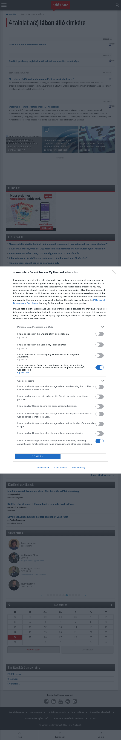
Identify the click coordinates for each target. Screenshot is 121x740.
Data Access (60, 467)
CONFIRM (38, 456)
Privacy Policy (78, 467)
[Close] (115, 273)
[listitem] (60, 326)
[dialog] (60, 370)
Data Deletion (42, 467)
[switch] (99, 334)
